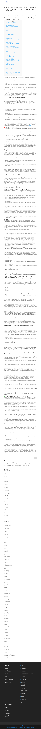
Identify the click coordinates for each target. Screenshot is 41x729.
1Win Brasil (6, 522)
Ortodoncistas (23, 702)
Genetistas (23, 676)
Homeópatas (23, 680)
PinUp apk (5, 641)
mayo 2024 (6, 475)
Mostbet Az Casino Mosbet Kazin (11, 29)
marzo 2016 (6, 513)
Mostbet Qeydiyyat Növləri (10, 64)
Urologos (6, 716)
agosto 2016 (6, 509)
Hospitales (6, 587)
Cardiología (6, 551)
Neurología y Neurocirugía (8, 613)
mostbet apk (6, 596)
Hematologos (23, 679)
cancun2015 (7, 11)
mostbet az (30, 125)
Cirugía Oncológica (7, 557)
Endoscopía (6, 574)
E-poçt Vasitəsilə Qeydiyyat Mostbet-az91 (12, 60)
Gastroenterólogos (24, 674)
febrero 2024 (6, 479)
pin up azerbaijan (7, 633)
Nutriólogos (23, 696)
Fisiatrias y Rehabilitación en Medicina (27, 673)
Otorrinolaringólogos (8, 704)
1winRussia (6, 529)
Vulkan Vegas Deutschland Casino (9, 655)
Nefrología (6, 610)
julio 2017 (5, 506)
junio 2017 (6, 507)
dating (5, 567)
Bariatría (5, 548)
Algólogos (5, 542)
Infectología (6, 588)
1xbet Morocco (6, 536)
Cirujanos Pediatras (8, 682)
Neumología (6, 612)
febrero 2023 (6, 485)
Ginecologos (23, 677)
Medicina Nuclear (7, 595)
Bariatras (6, 673)
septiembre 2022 (7, 493)
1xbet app (5, 531)
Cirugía (5, 554)
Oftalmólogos (23, 699)
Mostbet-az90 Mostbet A (10, 56)
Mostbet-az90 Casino (9, 42)
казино (5, 658)
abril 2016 (5, 512)
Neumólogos (23, 693)
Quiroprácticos (7, 713)
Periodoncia (6, 632)
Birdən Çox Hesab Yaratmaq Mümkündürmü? (13, 72)
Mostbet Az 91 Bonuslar (9, 68)
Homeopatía (6, 585)
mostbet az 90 (6, 598)
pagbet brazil (6, 627)
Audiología (6, 546)
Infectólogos (23, 684)
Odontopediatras (24, 698)
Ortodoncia (6, 622)
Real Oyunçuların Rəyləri (9, 73)
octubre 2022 (6, 492)
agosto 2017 (6, 504)
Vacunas (5, 652)
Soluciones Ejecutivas (14, 727)
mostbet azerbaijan (18, 11)
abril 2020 (5, 501)
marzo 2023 (6, 484)
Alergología (6, 540)
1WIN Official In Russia (7, 525)
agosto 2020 (6, 499)
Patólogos (5, 629)
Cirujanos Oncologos (8, 680)
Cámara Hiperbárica (7, 550)
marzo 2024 (6, 478)
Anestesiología (6, 543)
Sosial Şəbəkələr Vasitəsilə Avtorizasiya (12, 22)
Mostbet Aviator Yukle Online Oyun (11, 71)
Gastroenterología (7, 579)
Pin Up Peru (6, 640)
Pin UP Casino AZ (7, 638)
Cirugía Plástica (6, 562)
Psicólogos (6, 644)
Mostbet (7, 30)
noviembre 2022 (6, 490)
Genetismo (6, 581)
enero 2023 (6, 487)
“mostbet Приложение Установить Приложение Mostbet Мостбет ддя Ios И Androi (18, 463)
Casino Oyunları (8, 35)
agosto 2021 (6, 498)
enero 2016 (6, 515)
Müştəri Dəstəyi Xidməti (9, 67)
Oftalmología (6, 619)
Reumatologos (7, 715)
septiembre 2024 (7, 470)
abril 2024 (5, 476)
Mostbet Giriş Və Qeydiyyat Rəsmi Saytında (12, 59)
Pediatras (5, 630)
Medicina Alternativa (7, 591)
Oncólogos (6, 621)
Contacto (23, 723)
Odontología (6, 616)
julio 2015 (5, 518)
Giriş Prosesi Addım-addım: (10, 25)
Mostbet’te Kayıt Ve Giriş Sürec (9, 466)
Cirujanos (5, 564)
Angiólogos (6, 668)
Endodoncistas (23, 670)
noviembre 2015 (6, 516)
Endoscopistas (23, 671)
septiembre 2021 (7, 496)
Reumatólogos (6, 649)
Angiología (6, 545)
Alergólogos (7, 665)
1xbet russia (6, 537)
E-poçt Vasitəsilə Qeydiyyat (10, 65)
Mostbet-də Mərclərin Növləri (10, 46)
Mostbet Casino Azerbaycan (8, 602)
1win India (5, 523)
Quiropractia (6, 646)
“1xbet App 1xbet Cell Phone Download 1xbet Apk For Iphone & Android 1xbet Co (17, 465)
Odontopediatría (6, 618)
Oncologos (23, 701)
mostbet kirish (6, 604)
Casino (5, 553)
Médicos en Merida (22, 727)
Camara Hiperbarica (8, 674)
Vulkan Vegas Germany (8, 657)
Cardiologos (7, 676)
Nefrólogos (23, 691)
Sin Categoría (6, 650)
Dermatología (6, 570)
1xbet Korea (6, 534)
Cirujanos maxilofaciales (8, 565)
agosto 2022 (6, 495)
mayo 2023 (6, 482)
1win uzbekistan (6, 528)
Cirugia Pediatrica (7, 560)
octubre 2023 (6, 481)
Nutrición (5, 615)
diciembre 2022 (6, 489)
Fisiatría (5, 576)
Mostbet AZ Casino (7, 599)
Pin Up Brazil (6, 635)
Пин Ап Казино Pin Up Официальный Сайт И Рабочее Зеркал (14, 462)
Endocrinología (6, 571)
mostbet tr (6, 607)
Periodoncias (7, 708)
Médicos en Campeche (30, 727)
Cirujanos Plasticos (8, 684)
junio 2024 (6, 473)
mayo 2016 (6, 510)
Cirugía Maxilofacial (7, 556)
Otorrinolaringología (7, 626)
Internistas (6, 590)
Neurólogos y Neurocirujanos (26, 694)
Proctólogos (6, 643)
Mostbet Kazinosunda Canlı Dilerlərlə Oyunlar (13, 69)
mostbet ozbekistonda (7, 605)
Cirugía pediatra (6, 559)
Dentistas (5, 568)
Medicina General (7, 593)
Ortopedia (5, 624)
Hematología (6, 584)
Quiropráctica (6, 647)
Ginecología (6, 582)
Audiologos (6, 670)
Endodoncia (6, 573)
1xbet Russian (6, 539)
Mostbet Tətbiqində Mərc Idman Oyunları (12, 52)
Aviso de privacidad (8, 671)
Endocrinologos (23, 668)
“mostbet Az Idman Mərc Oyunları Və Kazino (13, 31)
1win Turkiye (6, 526)
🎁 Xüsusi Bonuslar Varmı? (10, 23)
